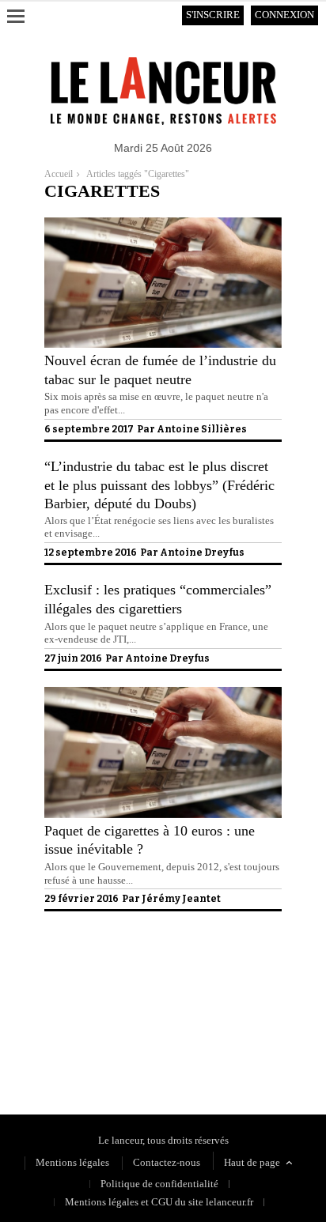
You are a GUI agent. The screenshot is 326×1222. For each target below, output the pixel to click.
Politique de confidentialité (103, 1043)
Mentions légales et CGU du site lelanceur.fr (159, 1202)
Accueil (58, 173)
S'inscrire (213, 15)
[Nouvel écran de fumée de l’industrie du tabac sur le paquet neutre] (163, 344)
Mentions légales (72, 1162)
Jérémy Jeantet (181, 898)
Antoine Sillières (202, 429)
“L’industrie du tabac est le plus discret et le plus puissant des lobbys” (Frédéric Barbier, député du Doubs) (159, 484)
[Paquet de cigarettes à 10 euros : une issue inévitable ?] (163, 814)
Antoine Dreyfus (202, 552)
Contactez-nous (166, 1162)
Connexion (284, 15)
